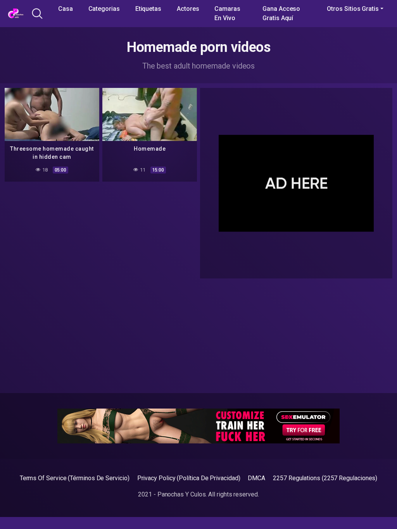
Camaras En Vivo (227, 13)
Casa (65, 8)
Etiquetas (148, 8)
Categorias (104, 8)
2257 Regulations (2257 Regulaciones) (325, 478)
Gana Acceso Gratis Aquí (281, 13)
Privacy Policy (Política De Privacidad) (188, 478)
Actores (188, 8)
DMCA (256, 478)
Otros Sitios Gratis (352, 8)
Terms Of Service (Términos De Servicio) (74, 478)
